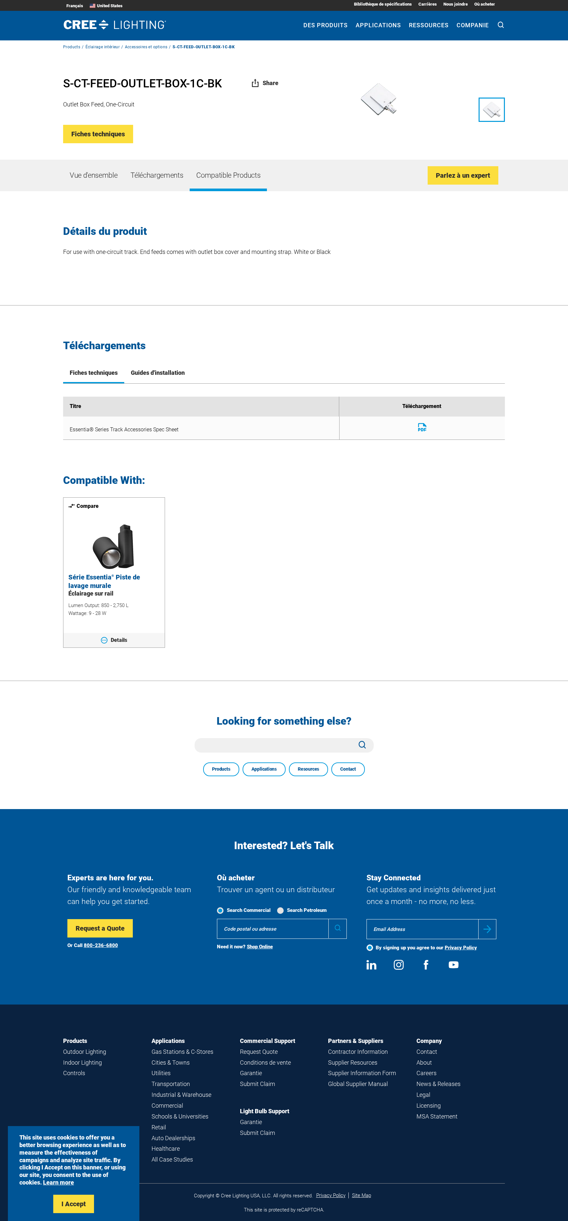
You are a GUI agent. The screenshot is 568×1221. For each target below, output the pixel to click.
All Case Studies (172, 1159)
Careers (426, 1073)
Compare (88, 506)
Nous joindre (455, 4)
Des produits (325, 25)
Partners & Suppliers (355, 1040)
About (424, 1062)
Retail (159, 1127)
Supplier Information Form (362, 1073)
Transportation (171, 1083)
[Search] (501, 25)
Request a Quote (100, 928)
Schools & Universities (180, 1116)
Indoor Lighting (82, 1062)
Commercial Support (267, 1040)
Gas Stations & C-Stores (182, 1051)
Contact (348, 769)
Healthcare (166, 1148)
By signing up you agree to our (426, 948)
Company (429, 1040)
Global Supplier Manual (358, 1083)
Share (270, 82)
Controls (74, 1073)
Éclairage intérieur (102, 47)
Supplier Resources (352, 1062)
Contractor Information (358, 1051)
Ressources (429, 25)
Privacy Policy (461, 948)
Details (119, 640)
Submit (487, 929)
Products (71, 47)
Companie (473, 25)
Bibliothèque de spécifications (383, 4)
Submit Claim (257, 1083)
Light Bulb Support (264, 1111)
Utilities (161, 1073)
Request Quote (259, 1051)
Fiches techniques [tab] (94, 372)
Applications (378, 25)
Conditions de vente (265, 1062)
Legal (423, 1094)
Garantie (251, 1073)
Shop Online (260, 947)
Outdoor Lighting (84, 1051)
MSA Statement (437, 1116)
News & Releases (438, 1083)
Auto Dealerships (173, 1138)
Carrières (427, 4)
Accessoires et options (146, 47)
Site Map (361, 1195)
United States (110, 5)
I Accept (73, 1204)
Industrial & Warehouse (181, 1094)
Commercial (167, 1105)
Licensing (428, 1105)
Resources (308, 769)
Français (74, 5)
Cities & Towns (171, 1062)
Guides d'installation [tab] (158, 372)
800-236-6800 (101, 945)
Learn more (58, 1182)
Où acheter (484, 4)
